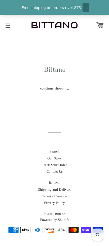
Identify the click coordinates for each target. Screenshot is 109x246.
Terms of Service (54, 196)
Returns (54, 183)
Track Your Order (54, 165)
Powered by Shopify (54, 220)
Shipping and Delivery (54, 189)
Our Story (54, 158)
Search (55, 151)
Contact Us (55, 171)
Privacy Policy (54, 203)
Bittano (60, 214)
